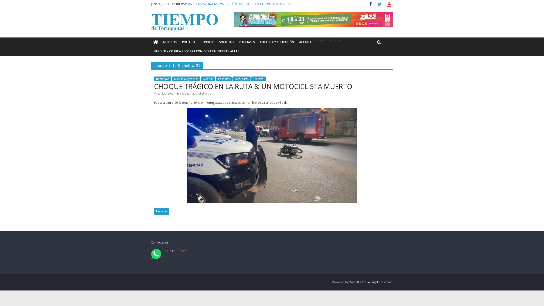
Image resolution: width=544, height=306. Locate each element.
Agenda (305, 42)
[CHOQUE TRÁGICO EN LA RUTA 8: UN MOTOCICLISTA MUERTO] (272, 111)
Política (188, 42)
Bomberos (162, 79)
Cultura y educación (277, 42)
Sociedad (226, 42)
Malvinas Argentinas (186, 79)
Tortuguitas (241, 79)
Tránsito (259, 79)
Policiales (247, 42)
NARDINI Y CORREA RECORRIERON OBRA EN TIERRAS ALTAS (196, 51)
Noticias (170, 42)
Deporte (207, 42)
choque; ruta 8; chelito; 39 (195, 93)
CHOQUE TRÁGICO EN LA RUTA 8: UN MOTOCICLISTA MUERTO (253, 86)
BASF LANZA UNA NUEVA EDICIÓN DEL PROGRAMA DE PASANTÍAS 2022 (239, 4)
